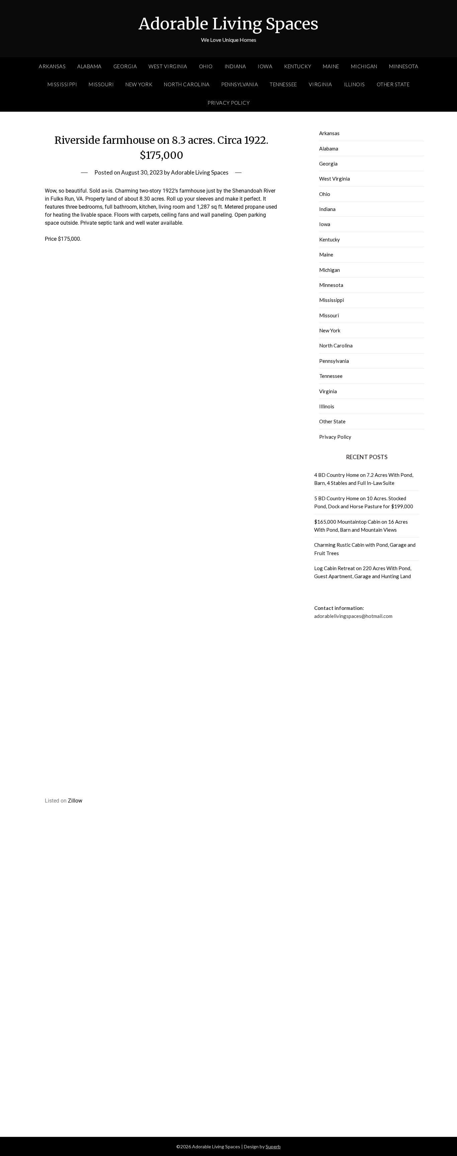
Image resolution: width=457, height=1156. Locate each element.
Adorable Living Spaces (228, 24)
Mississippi (62, 84)
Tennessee (283, 84)
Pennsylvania (239, 84)
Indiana (235, 66)
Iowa (265, 66)
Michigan (364, 66)
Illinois (354, 84)
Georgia (125, 66)
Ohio (206, 66)
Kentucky (297, 66)
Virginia (320, 84)
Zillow (75, 801)
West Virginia (168, 66)
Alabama (89, 66)
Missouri (101, 84)
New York (138, 84)
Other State (393, 84)
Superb (273, 1146)
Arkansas (52, 66)
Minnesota (404, 66)
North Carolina (186, 84)
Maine (331, 66)
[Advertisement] (161, 366)
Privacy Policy (228, 103)
